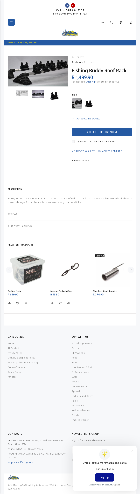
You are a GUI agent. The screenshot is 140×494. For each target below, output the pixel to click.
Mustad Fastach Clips (61, 291)
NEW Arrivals (78, 353)
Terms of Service (16, 367)
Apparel (76, 391)
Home (11, 344)
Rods (74, 358)
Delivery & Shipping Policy (21, 358)
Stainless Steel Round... (105, 291)
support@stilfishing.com (20, 462)
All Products (14, 348)
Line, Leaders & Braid (82, 367)
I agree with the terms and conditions (95, 142)
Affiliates (12, 377)
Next (131, 270)
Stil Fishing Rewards (82, 344)
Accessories (78, 406)
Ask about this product (88, 119)
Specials (76, 348)
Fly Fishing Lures (80, 372)
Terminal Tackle (80, 387)
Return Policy (14, 372)
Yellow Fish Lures (81, 410)
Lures (74, 377)
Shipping (90, 82)
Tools (75, 401)
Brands (75, 415)
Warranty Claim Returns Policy (23, 363)
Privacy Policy (15, 353)
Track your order (80, 420)
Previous (9, 270)
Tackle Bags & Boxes (82, 396)
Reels (74, 363)
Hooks (75, 382)
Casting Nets (14, 291)
